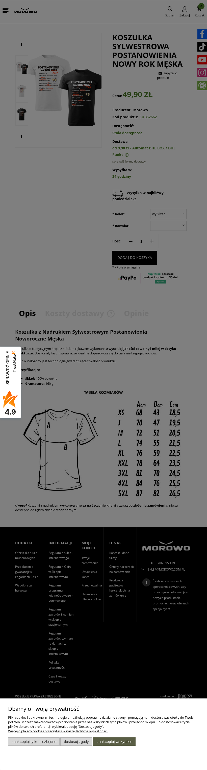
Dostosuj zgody (76, 741)
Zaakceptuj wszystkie (114, 741)
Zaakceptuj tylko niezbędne (34, 741)
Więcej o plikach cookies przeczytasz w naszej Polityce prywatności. (58, 731)
